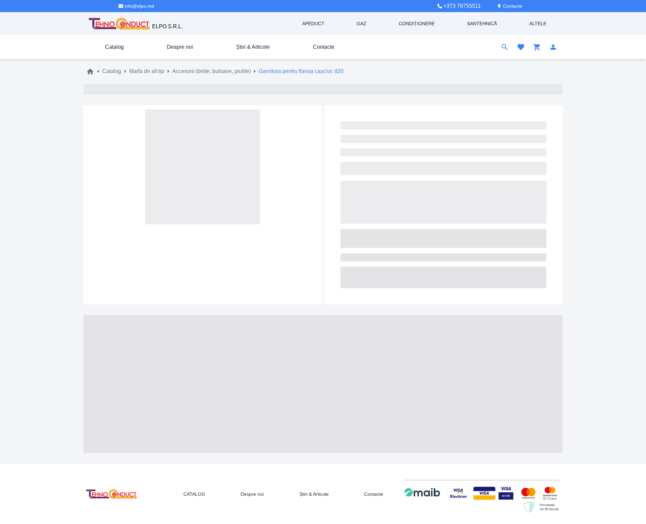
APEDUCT (313, 23)
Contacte (323, 47)
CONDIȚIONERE (417, 23)
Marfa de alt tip (146, 71)
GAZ (361, 23)
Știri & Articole (253, 47)
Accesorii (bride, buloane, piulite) (211, 71)
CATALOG (194, 494)
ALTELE (537, 23)
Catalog (114, 47)
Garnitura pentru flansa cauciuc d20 (301, 71)
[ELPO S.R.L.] (119, 23)
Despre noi (180, 47)
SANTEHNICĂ (482, 23)
